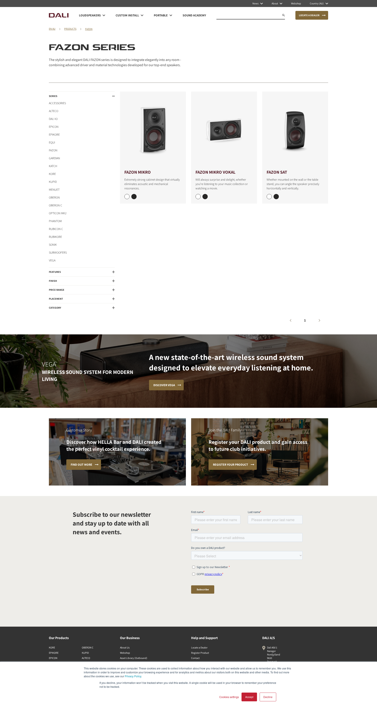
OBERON (54, 197)
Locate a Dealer (199, 647)
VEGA (52, 260)
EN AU (52, 28)
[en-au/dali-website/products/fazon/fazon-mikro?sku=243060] (127, 196)
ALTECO (53, 111)
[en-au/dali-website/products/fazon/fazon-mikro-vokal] (224, 130)
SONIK (53, 245)
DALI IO (53, 119)
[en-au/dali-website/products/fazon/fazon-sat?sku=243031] (276, 196)
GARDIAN (54, 158)
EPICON (53, 127)
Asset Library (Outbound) (133, 658)
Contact (195, 658)
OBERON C (55, 205)
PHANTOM (55, 221)
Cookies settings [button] (229, 697)
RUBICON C (56, 229)
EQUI (52, 142)
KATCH (53, 166)
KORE (52, 174)
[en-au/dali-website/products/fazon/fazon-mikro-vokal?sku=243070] (198, 196)
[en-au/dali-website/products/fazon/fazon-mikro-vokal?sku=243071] (205, 196)
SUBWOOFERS (58, 252)
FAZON (89, 29)
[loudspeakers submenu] (104, 15)
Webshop (125, 652)
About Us (125, 647)
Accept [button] (249, 697)
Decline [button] (267, 697)
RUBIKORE (55, 237)
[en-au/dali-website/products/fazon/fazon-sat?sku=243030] (269, 196)
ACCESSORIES (57, 103)
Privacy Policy (133, 676)
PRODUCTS (70, 28)
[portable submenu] (171, 15)
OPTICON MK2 (58, 213)
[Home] (59, 15)
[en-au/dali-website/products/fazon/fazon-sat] (295, 130)
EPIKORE (54, 135)
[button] (82, 96)
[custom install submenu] (142, 15)
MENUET (54, 190)
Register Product (200, 652)
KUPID (53, 182)
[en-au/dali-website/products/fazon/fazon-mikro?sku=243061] (134, 196)
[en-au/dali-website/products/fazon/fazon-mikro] (153, 130)
